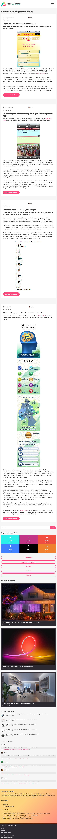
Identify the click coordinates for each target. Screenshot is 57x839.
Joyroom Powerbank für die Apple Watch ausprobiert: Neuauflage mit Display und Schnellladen (27, 714)
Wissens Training (43, 316)
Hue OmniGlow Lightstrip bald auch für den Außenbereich (17, 666)
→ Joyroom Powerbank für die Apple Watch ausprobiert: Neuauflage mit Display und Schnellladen (20, 783)
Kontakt (28, 571)
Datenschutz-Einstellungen (7, 837)
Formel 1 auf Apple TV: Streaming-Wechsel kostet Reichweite (18, 818)
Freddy (31, 108)
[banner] (10, 4)
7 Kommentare (8, 206)
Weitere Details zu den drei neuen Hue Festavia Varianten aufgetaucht (21, 622)
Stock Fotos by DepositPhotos (7, 835)
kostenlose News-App (22, 797)
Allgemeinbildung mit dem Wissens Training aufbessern (25, 313)
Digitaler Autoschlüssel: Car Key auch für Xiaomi (14, 812)
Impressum (5, 804)
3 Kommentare (8, 20)
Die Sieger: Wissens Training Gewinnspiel (19, 209)
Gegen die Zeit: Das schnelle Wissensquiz (19, 24)
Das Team (28, 575)
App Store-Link (41, 73)
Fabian (31, 17)
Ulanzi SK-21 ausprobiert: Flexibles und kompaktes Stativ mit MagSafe (21, 729)
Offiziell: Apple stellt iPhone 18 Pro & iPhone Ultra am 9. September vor (20, 815)
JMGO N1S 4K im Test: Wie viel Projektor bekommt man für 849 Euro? (21, 724)
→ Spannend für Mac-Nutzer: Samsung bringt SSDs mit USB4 (13, 766)
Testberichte (28, 557)
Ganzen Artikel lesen (11, 95)
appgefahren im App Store (28, 562)
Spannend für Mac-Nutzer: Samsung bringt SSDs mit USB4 (17, 817)
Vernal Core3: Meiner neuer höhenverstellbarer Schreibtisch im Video (21, 719)
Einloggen (28, 566)
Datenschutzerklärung (8, 806)
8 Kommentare (8, 110)
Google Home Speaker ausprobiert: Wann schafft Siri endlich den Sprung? (22, 734)
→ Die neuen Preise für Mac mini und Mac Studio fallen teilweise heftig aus (15, 749)
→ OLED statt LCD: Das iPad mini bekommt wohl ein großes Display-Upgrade (16, 775)
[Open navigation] (52, 4)
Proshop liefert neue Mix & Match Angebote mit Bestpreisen (18, 703)
